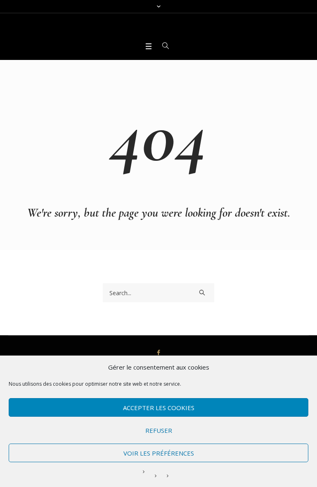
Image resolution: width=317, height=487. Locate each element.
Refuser (158, 430)
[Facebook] (158, 353)
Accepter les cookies (158, 407)
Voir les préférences (158, 453)
